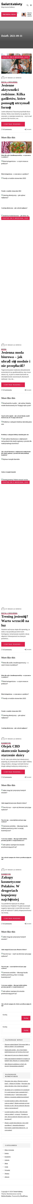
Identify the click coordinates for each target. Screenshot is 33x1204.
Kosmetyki (7, 1156)
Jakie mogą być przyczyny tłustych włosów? (17, 1055)
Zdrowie (7, 1177)
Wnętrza (7, 1173)
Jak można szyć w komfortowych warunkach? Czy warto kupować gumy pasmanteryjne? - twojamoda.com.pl (17, 1092)
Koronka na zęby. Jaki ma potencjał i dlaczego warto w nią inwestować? (17, 1117)
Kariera (7, 1153)
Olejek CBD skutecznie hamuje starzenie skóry (15, 750)
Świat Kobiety (11, 4)
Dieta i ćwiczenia (9, 1150)
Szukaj (5, 1015)
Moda (6, 1163)
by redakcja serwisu (13, 78)
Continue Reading (12, 124)
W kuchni (7, 1170)
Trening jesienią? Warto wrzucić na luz (15, 621)
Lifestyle (7, 1160)
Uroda (6, 1167)
